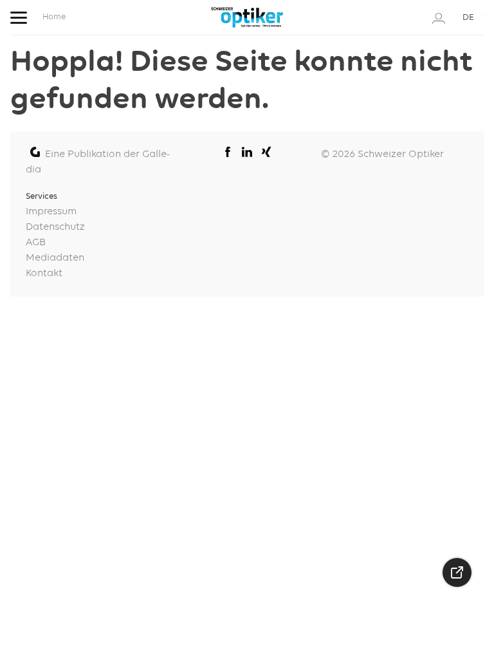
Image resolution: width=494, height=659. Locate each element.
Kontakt (44, 273)
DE (468, 17)
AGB (36, 242)
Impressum (51, 212)
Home (54, 17)
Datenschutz (55, 227)
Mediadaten (55, 258)
